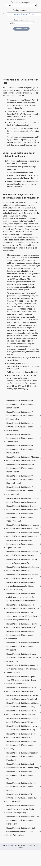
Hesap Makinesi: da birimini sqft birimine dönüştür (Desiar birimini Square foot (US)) (19, 517)
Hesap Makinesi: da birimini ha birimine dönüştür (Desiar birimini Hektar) (22, 576)
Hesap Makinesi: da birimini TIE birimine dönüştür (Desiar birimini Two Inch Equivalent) (22, 797)
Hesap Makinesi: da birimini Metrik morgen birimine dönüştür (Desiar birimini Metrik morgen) (20, 586)
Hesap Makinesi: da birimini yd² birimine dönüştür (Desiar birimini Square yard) (22, 527)
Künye (5, 845)
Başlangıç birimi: (20, 20)
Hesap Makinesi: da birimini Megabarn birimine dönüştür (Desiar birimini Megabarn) (22, 756)
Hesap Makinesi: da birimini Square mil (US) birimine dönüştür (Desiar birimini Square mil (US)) (22, 668)
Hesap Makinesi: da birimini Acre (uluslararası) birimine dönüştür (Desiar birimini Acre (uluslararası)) (22, 616)
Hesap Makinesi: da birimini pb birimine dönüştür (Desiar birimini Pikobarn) (22, 705)
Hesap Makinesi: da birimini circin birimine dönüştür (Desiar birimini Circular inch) (20, 635)
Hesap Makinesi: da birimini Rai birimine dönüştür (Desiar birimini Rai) (22, 569)
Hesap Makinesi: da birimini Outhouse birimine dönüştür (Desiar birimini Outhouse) (21, 775)
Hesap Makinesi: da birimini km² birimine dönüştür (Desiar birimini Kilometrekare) (19, 490)
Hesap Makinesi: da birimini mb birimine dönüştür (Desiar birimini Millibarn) (22, 728)
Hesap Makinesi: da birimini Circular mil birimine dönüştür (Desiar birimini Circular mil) (22, 646)
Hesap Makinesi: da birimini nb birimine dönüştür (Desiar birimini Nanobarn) (22, 713)
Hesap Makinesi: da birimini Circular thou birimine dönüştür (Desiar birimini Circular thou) (22, 657)
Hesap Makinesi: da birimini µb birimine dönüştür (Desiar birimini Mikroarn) (22, 720)
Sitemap (17, 845)
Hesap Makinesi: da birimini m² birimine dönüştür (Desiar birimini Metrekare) (22, 459)
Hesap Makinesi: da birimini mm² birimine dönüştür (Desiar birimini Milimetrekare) (19, 426)
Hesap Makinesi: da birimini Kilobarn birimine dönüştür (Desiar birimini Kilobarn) (21, 745)
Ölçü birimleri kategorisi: (21, 2)
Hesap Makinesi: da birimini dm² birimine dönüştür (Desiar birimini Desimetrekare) (19, 449)
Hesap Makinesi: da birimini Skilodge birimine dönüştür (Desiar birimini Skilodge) (21, 786)
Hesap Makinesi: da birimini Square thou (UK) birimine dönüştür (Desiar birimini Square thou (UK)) (21, 680)
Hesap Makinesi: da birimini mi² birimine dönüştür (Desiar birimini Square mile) (22, 534)
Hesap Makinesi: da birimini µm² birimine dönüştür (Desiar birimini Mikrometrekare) (19, 415)
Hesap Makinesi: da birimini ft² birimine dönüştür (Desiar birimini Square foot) (22, 508)
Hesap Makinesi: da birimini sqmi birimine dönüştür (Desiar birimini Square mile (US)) (19, 544)
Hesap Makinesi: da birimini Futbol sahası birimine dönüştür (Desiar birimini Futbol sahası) (20, 831)
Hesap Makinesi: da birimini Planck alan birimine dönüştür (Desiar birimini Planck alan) (22, 820)
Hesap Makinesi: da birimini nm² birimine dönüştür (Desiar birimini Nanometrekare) (19, 404)
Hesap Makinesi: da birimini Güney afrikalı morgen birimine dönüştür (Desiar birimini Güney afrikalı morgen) (22, 597)
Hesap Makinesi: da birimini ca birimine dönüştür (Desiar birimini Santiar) (22, 553)
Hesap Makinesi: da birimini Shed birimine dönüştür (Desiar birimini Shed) (22, 766)
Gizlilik (10, 845)
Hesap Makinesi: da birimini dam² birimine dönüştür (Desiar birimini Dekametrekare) (20, 468)
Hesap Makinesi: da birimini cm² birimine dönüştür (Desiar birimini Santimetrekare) (19, 438)
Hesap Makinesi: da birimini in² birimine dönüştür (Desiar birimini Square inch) (22, 500)
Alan (17, 163)
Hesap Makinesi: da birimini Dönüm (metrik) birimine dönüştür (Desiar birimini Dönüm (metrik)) (20, 809)
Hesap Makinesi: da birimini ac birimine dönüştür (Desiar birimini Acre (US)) (22, 626)
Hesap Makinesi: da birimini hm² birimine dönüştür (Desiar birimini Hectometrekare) (19, 479)
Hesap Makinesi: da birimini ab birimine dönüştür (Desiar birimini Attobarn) (22, 689)
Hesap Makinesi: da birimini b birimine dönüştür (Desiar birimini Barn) (21, 736)
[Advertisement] (20, 54)
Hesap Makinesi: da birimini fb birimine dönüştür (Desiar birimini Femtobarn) (22, 697)
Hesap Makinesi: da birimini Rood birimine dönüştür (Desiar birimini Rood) (22, 607)
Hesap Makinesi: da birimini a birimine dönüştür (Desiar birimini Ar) (21, 561)
